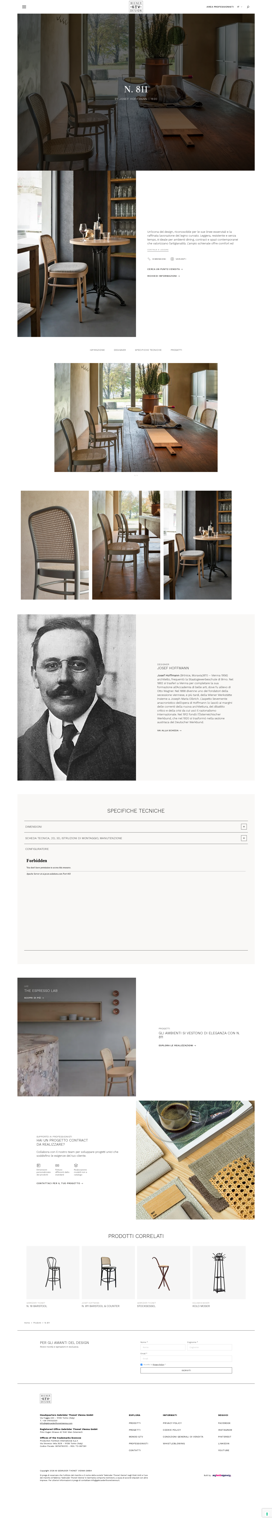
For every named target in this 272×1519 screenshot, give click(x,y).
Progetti (176, 350)
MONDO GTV (136, 1436)
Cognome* (192, 1342)
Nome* (144, 1342)
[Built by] (222, 1475)
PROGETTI (135, 1430)
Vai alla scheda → (169, 730)
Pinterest (224, 1436)
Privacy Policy (158, 1365)
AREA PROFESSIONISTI (220, 6)
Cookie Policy (172, 1430)
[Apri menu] (24, 7)
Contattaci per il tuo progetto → (60, 1183)
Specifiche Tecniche (148, 350)
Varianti (181, 259)
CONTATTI (135, 1450)
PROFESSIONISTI (138, 1443)
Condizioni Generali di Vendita (183, 1436)
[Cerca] (248, 7)
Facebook (224, 1423)
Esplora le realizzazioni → (177, 1045)
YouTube (223, 1450)
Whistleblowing (174, 1443)
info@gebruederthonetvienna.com (56, 1423)
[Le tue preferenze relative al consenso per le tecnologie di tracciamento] (267, 1514)
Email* (144, 1353)
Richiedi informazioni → (163, 276)
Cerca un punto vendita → (165, 269)
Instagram (225, 1430)
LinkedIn (224, 1443)
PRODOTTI (135, 1423)
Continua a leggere (158, 250)
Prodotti (37, 1323)
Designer (120, 350)
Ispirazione (97, 350)
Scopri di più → (34, 997)
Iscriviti (186, 1370)
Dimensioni (159, 259)
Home (27, 1323)
